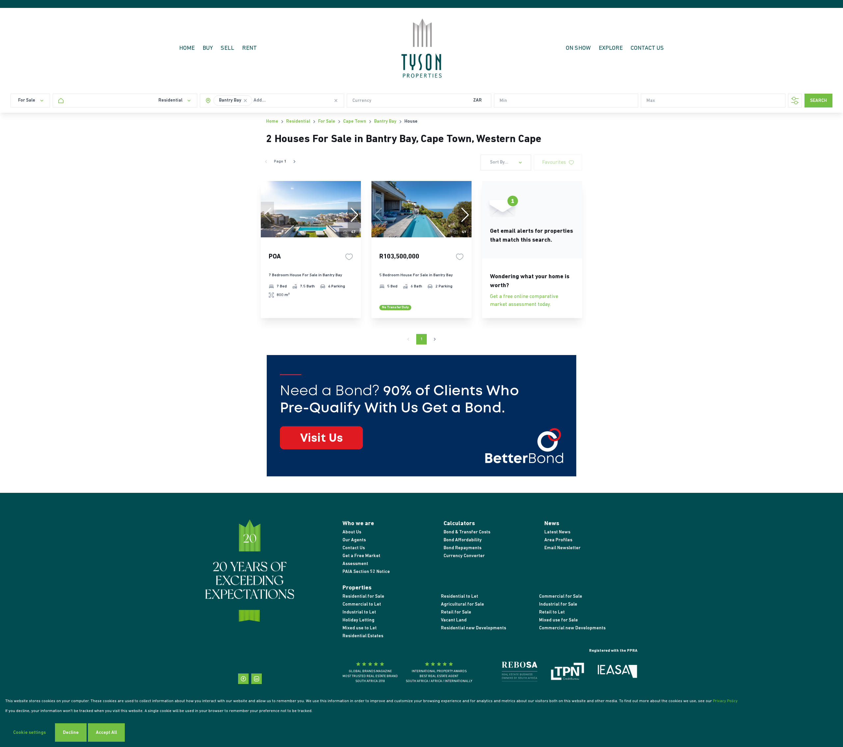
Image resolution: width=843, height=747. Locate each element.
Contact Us (353, 548)
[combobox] (276, 101)
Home (272, 121)
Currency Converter (464, 555)
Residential (298, 121)
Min (503, 100)
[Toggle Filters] (795, 100)
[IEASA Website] (617, 673)
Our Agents (354, 540)
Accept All (106, 732)
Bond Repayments (462, 548)
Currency (361, 100)
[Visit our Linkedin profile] (256, 678)
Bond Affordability (463, 540)
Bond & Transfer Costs (467, 532)
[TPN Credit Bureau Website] (567, 673)
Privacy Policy (725, 701)
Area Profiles (558, 540)
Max (650, 100)
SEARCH (818, 100)
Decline (71, 732)
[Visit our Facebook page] (243, 678)
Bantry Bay (385, 121)
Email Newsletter (562, 548)
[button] (245, 100)
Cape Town (354, 121)
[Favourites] (349, 257)
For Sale (326, 121)
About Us (351, 532)
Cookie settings (29, 732)
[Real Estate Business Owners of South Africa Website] (519, 673)
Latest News (557, 532)
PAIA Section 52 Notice (366, 571)
